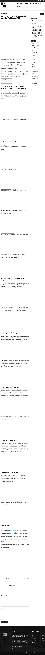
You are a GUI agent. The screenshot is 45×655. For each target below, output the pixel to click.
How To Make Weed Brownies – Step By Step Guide (7, 579)
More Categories (35, 71)
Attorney (33, 47)
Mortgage (33, 73)
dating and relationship (36, 54)
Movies (33, 74)
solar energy (8, 59)
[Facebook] (37, 1)
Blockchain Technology (36, 48)
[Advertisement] (15, 50)
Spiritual (33, 80)
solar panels (14, 211)
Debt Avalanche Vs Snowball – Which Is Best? (37, 36)
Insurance (33, 66)
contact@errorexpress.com (21, 648)
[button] (42, 9)
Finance (5, 11)
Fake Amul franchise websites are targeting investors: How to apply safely (37, 22)
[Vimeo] (42, 1)
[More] (13, 22)
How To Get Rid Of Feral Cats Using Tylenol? (23, 579)
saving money (17, 393)
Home (2, 11)
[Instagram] (38, 1)
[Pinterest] (7, 22)
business (33, 50)
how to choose (5, 65)
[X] (40, 1)
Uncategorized (34, 83)
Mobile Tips (34, 69)
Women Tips (34, 85)
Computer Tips (34, 52)
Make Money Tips (35, 67)
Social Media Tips (35, 78)
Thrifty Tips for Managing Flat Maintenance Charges (37, 33)
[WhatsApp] (10, 22)
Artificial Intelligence (36, 45)
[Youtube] (43, 1)
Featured (33, 57)
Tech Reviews (34, 81)
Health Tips (34, 62)
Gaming (33, 61)
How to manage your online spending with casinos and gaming (37, 26)
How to (5, 13)
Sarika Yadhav (12, 585)
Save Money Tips (35, 76)
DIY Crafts (33, 55)
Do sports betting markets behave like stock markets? (37, 30)
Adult (33, 43)
